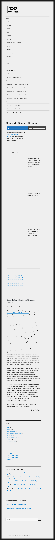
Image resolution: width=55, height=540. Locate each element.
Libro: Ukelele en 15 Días (13, 105)
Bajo (8, 32)
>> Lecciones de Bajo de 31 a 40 (15, 283)
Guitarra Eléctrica (11, 70)
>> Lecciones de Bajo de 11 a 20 (15, 277)
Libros (7, 102)
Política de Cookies (12, 455)
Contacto (9, 453)
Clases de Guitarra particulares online (17, 84)
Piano (8, 28)
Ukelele (9, 35)
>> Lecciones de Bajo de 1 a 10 (14, 275)
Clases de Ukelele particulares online (17, 95)
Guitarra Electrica (12, 437)
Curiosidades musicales (14, 433)
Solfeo (8, 46)
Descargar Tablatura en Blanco (37, 128)
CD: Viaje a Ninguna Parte (14, 112)
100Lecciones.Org (10, 535)
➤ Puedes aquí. (16, 504)
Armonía (9, 49)
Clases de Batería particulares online (17, 98)
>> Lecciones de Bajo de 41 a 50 (15, 285)
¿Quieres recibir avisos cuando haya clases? (20, 128)
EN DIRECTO (9, 53)
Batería (9, 39)
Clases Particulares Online (13, 81)
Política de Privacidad (13, 457)
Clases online (11, 431)
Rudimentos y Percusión (14, 42)
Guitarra (9, 25)
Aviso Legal (10, 459)
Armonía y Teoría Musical (14, 77)
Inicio (7, 18)
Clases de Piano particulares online (16, 88)
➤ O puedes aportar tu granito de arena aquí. (18, 508)
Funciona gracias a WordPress (22, 535)
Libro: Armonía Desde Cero (14, 108)
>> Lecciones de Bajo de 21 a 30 (15, 279)
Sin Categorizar (11, 441)
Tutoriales (8, 21)
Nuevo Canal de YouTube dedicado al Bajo (18, 313)
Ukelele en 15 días (12, 67)
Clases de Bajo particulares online (16, 91)
